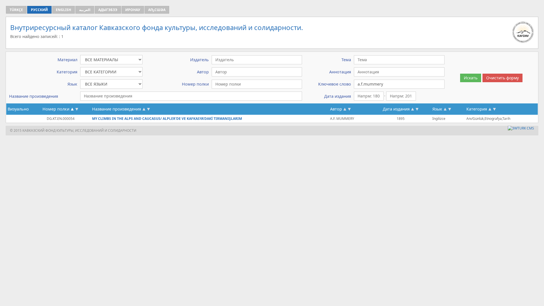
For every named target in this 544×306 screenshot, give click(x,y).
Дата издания (396, 109)
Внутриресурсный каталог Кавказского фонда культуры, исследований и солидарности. (156, 27)
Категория (476, 109)
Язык (437, 109)
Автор (336, 109)
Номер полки (55, 109)
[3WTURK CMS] (521, 128)
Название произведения (116, 109)
